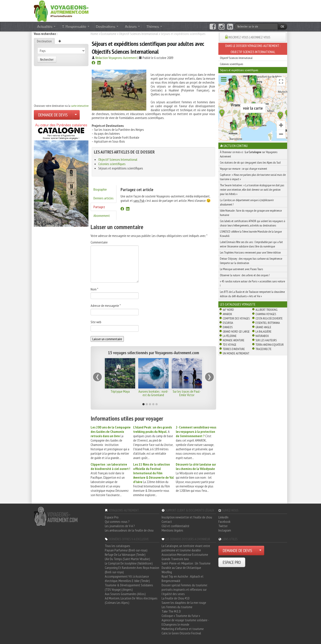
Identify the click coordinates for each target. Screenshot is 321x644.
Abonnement (101, 215)
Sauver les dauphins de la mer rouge (184, 602)
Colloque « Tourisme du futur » (181, 615)
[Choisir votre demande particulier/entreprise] (76, 115)
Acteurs (131, 26)
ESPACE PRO (232, 562)
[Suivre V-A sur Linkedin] (230, 26)
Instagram (224, 530)
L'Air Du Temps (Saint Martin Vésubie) (127, 559)
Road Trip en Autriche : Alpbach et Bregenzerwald (183, 578)
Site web (96, 322)
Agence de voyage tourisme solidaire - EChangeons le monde (185, 622)
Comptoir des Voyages (236, 318)
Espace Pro (112, 517)
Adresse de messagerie (106, 305)
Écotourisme (108, 33)
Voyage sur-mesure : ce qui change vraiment (243, 169)
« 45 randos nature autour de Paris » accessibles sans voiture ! (252, 283)
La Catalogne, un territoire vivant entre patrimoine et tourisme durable (186, 548)
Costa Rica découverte (269, 318)
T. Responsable (74, 26)
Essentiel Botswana (267, 323)
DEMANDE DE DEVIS (53, 115)
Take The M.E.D (171, 611)
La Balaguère (263, 331)
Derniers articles (103, 198)
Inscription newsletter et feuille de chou (187, 517)
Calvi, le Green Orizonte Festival (181, 633)
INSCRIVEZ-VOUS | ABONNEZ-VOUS (249, 37)
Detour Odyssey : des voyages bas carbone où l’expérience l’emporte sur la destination (251, 261)
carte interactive (79, 106)
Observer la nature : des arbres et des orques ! (245, 275)
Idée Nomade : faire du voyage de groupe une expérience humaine (251, 213)
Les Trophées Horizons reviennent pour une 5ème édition (250, 252)
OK (282, 26)
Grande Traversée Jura (175, 559)
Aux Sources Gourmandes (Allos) (125, 594)
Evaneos (228, 327)
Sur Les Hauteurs (266, 340)
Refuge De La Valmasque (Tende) (125, 554)
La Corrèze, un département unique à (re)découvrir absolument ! (247, 202)
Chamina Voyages (265, 314)
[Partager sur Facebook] (93, 63)
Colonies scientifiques (112, 164)
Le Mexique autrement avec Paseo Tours (241, 269)
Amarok (227, 314)
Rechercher (47, 59)
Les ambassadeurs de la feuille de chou (129, 530)
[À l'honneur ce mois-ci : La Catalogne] (61, 174)
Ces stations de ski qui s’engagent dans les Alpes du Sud (250, 162)
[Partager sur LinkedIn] (99, 63)
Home (94, 33)
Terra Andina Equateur (269, 345)
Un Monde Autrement (236, 353)
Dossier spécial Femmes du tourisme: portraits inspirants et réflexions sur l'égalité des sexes (185, 589)
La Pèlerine (229, 336)
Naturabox (262, 336)
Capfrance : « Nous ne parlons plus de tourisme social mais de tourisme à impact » (253, 177)
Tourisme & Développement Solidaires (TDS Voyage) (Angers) (129, 587)
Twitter (223, 526)
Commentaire (99, 242)
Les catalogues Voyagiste (237, 304)
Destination (44, 41)
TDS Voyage (229, 345)
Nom (94, 289)
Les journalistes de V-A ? (120, 526)
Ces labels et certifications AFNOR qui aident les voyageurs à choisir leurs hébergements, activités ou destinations (252, 223)
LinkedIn (223, 517)
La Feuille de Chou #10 (175, 598)
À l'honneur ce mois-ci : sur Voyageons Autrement (248, 154)
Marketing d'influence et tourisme (183, 629)
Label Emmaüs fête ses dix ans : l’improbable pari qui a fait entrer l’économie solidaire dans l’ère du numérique (251, 244)
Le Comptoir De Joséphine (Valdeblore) (129, 563)
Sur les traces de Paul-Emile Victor (187, 393)
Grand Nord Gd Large (236, 331)
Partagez (99, 207)
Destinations (106, 26)
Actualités (45, 26)
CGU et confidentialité (175, 526)
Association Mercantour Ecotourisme (185, 554)
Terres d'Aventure (234, 349)
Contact (167, 521)
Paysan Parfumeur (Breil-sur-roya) (126, 550)
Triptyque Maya (120, 391)
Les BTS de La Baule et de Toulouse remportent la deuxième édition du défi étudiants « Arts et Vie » (252, 294)
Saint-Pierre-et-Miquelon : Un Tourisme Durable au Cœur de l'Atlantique (186, 565)
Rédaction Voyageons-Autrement (116, 57)
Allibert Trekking (266, 310)
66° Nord (228, 310)
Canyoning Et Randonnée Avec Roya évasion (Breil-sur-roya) (132, 569)
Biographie (100, 189)
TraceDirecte (263, 349)
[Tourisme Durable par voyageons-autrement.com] (61, 10)
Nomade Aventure (233, 340)
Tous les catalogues (117, 546)
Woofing (167, 572)
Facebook (224, 521)
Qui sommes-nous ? (117, 521)
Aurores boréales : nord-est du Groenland (153, 393)
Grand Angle (263, 327)
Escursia (228, 323)
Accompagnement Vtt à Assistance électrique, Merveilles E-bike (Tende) (127, 578)
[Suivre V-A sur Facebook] (212, 26)
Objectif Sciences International (138, 33)
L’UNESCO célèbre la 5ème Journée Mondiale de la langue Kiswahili (251, 234)
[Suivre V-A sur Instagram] (221, 26)
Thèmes (153, 26)
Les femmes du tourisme (177, 607)
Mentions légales (172, 530)
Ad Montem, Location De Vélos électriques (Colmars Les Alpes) (131, 600)
